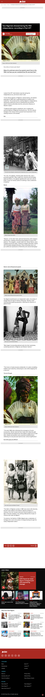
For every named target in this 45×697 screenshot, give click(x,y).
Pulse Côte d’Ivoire (5, 688)
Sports (25, 663)
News (9, 613)
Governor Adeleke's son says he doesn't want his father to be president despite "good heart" (14, 635)
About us (3, 673)
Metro (32, 613)
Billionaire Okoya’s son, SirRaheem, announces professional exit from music (37, 634)
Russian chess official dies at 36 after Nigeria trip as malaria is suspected (14, 625)
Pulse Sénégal (27, 683)
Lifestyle (4, 4)
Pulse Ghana (4, 683)
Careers (25, 666)
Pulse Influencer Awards (29, 678)
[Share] (38, 34)
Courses (26, 668)
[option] (7, 599)
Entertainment (11, 631)
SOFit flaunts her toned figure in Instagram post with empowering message (27, 581)
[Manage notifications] (43, 695)
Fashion (8, 4)
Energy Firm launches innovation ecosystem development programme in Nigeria (37, 617)
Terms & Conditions (5, 678)
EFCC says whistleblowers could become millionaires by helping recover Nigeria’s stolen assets (14, 617)
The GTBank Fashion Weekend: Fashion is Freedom (21, 603)
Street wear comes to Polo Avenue (7, 603)
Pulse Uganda (27, 686)
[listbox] (22, 599)
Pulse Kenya (3, 686)
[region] (22, 599)
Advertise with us (5, 675)
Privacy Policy (27, 673)
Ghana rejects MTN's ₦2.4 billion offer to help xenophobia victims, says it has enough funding (37, 626)
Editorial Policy (27, 675)
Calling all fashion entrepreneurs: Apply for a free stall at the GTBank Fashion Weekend (35, 604)
